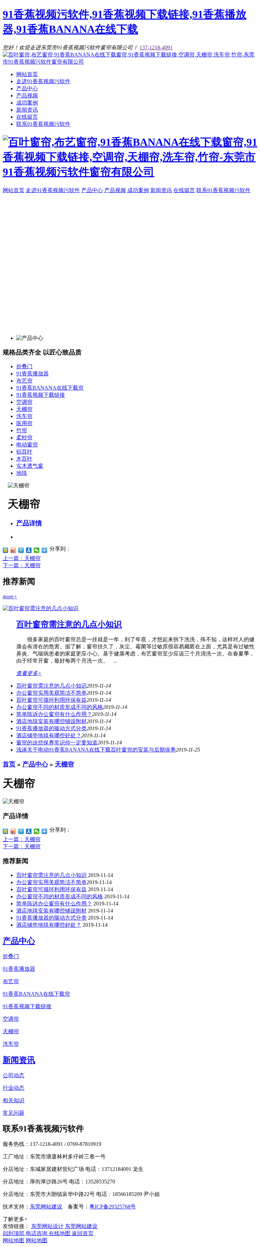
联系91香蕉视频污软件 (43, 124)
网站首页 (27, 74)
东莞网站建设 (46, 1206)
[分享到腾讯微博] (21, 550)
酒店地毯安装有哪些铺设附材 (51, 721)
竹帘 (21, 430)
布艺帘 (24, 381)
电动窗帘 (27, 444)
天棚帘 (24, 409)
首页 (9, 764)
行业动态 (13, 1088)
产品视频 (27, 95)
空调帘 (24, 402)
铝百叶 (24, 452)
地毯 (21, 473)
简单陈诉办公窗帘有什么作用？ (54, 903)
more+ (10, 596)
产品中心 (27, 88)
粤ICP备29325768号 (112, 1206)
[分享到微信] (37, 550)
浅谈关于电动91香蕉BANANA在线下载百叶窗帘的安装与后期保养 (96, 750)
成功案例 (27, 103)
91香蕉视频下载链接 (40, 395)
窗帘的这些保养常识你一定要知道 (57, 742)
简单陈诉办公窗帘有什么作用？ (54, 714)
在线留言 (27, 117)
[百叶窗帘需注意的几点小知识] (41, 608)
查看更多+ (29, 673)
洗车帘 (24, 416)
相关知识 (13, 1100)
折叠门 (24, 366)
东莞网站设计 (47, 1226)
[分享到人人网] (29, 550)
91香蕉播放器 (32, 373)
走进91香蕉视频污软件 (43, 81)
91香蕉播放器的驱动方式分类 (51, 728)
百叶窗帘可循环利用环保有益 (51, 700)
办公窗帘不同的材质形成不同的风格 (59, 707)
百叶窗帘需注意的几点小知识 (69, 624)
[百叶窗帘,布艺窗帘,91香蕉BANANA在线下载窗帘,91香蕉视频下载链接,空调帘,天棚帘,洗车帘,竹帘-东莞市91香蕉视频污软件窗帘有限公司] (130, 62)
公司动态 (13, 1075)
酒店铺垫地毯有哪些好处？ (48, 735)
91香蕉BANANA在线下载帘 (50, 388)
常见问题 (13, 1113)
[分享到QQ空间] (5, 550)
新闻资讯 (27, 110)
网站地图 (13, 1240)
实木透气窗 (29, 466)
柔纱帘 (24, 437)
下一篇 (22, 565)
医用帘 (24, 423)
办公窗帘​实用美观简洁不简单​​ (51, 693)
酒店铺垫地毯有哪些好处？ (48, 925)
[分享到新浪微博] (13, 550)
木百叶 (24, 459)
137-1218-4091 (156, 47)
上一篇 (22, 558)
